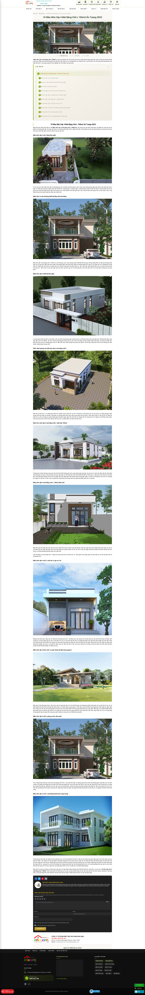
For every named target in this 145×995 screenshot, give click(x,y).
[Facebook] (25, 984)
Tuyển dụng (42, 950)
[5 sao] (45, 899)
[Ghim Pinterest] (42, 878)
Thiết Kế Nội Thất (99, 960)
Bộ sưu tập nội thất (62, 950)
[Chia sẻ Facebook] (36, 878)
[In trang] (46, 878)
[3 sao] (40, 899)
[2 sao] (38, 899)
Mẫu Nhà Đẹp (42, 13)
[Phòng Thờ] (111, 2)
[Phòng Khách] (79, 2)
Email (74, 911)
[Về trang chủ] (139, 985)
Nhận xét (107, 902)
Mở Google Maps (62, 978)
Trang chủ (28, 8)
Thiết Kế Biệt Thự (109, 960)
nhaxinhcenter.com (61, 942)
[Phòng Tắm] (104, 2)
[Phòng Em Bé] (98, 2)
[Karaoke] (117, 2)
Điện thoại (36, 916)
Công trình (51, 950)
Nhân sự (34, 950)
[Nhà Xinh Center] (30, 959)
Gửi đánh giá (40, 928)
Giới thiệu (27, 950)
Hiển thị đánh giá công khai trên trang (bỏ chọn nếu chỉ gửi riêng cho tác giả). (52, 922)
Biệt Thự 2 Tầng (108, 967)
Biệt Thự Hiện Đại (99, 964)
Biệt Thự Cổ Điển (99, 967)
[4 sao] (42, 899)
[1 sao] (36, 899)
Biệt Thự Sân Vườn (99, 973)
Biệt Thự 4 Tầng (108, 970)
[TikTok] (29, 984)
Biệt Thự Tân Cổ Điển (109, 964)
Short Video (108, 973)
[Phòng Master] (92, 2)
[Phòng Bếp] (85, 2)
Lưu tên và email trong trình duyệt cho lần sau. (46, 925)
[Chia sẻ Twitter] (39, 878)
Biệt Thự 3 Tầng (99, 970)
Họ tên (36, 911)
